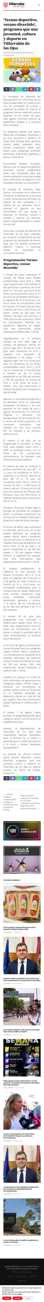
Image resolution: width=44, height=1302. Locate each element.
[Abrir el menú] (39, 5)
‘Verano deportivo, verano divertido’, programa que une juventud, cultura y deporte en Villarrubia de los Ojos (22, 762)
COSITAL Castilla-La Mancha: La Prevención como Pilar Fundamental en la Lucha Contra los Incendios (22, 979)
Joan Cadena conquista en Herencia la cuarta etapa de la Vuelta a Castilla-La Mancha (21, 1031)
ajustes (19, 1294)
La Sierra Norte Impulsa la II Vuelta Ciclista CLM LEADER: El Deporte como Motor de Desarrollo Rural (18, 1136)
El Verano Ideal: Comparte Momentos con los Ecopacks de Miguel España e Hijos (19, 928)
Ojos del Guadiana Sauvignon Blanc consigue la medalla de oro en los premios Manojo (10, 802)
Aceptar (6, 1298)
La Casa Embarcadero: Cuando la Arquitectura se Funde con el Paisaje (20, 1241)
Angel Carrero (8, 1088)
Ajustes (28, 1298)
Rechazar (17, 1298)
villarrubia (18, 53)
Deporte (28, 53)
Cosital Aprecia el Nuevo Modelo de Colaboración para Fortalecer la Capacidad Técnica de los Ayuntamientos (20, 1189)
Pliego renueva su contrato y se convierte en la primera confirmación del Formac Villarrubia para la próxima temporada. (30, 802)
